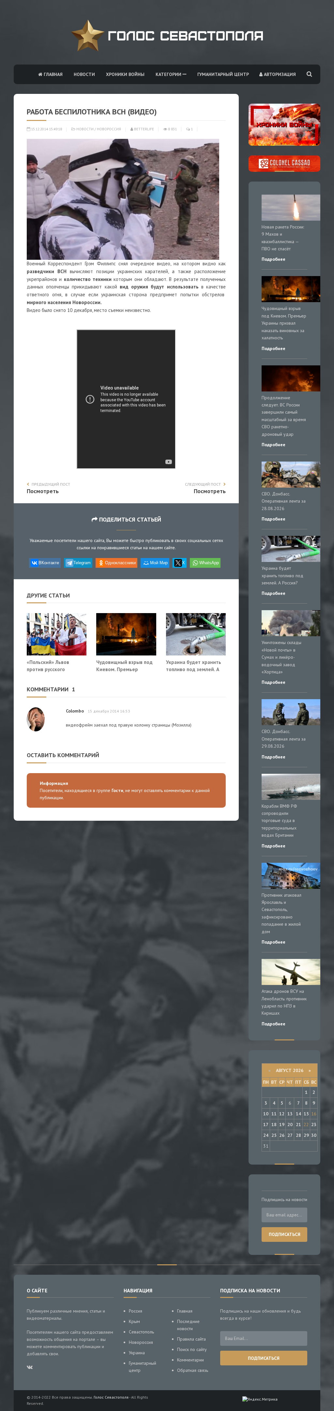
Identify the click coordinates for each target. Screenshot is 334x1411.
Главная (52, 74)
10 (265, 1114)
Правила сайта (191, 1339)
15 (306, 1114)
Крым (134, 1321)
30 (313, 1135)
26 (281, 1135)
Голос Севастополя (111, 1397)
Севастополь (141, 1332)
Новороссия (109, 129)
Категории (169, 74)
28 (298, 1135)
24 (265, 1135)
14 (298, 1114)
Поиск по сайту (192, 1349)
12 (281, 1114)
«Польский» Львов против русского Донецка (48, 669)
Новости (84, 74)
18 (274, 1124)
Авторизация (279, 74)
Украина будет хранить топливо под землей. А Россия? (193, 669)
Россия (135, 1311)
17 (265, 1124)
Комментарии (190, 1360)
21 (298, 1124)
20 (290, 1124)
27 (290, 1135)
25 (274, 1135)
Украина (137, 1353)
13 (290, 1114)
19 (281, 1124)
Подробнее (273, 259)
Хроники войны (125, 74)
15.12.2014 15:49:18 (46, 129)
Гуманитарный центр (223, 74)
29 (306, 1135)
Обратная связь (192, 1370)
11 (274, 1114)
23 (313, 1124)
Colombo (75, 711)
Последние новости (188, 1324)
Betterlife (143, 129)
